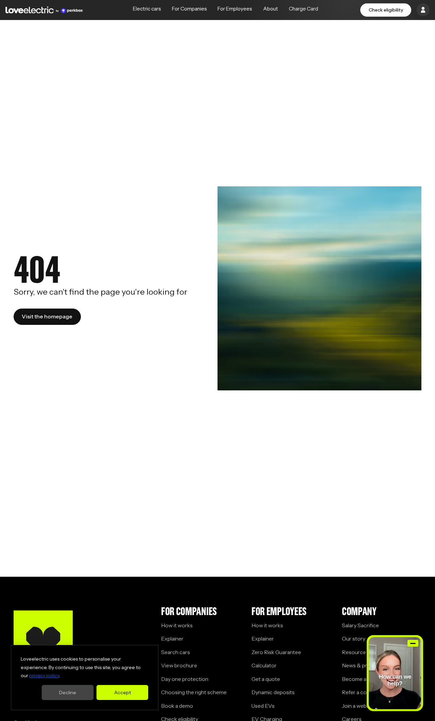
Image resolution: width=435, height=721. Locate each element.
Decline (67, 692)
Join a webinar (359, 706)
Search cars (175, 652)
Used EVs (263, 706)
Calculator (264, 665)
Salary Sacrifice (360, 625)
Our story (353, 638)
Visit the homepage (47, 316)
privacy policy (44, 675)
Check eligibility (386, 10)
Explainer (172, 638)
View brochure (179, 665)
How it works (177, 625)
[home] (44, 10)
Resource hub (359, 652)
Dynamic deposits (273, 692)
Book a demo (177, 706)
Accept (122, 692)
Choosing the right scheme (194, 692)
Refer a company (362, 692)
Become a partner (363, 679)
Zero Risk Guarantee (276, 652)
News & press (359, 665)
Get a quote (265, 679)
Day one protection (184, 679)
